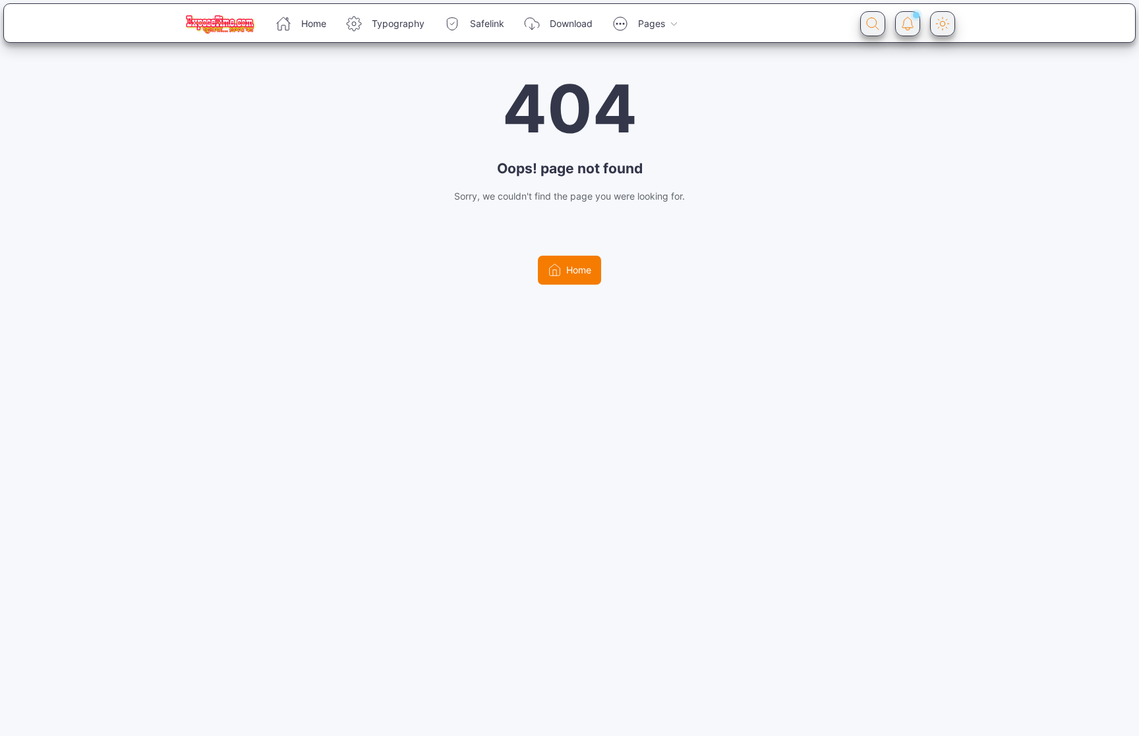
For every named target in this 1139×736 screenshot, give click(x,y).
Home (313, 23)
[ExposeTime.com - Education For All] (220, 24)
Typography (398, 23)
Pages (651, 23)
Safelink (487, 23)
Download (571, 23)
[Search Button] (872, 23)
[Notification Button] (907, 23)
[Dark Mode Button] (942, 23)
